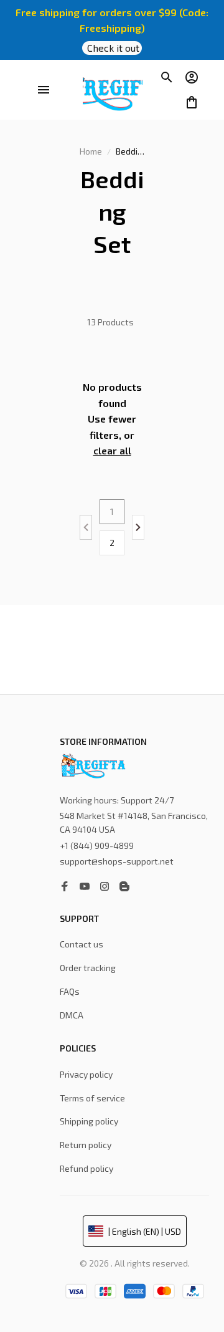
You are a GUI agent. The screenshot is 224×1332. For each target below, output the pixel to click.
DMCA (71, 1015)
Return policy (85, 1144)
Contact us (81, 944)
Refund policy (86, 1168)
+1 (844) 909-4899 (97, 845)
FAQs (70, 991)
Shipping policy (89, 1121)
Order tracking (88, 967)
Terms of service (92, 1098)
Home (91, 151)
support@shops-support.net (117, 861)
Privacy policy (86, 1074)
